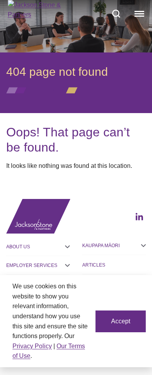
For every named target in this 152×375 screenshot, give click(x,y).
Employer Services (31, 265)
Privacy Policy (32, 346)
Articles (93, 265)
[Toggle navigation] (138, 13)
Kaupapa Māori (101, 245)
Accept (120, 321)
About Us (18, 246)
